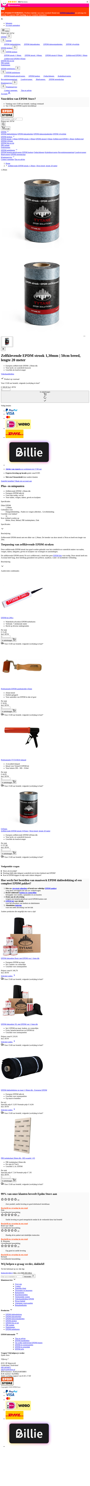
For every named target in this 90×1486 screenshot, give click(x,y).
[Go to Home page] (7, 117)
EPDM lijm (57, 556)
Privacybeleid (20, 1301)
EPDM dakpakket (67, 13)
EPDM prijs (19, 1349)
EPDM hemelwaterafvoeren (11, 152)
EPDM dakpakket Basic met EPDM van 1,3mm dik (20, 958)
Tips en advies (19, 159)
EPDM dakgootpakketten (43, 134)
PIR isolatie (5, 63)
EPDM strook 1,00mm (26, 139)
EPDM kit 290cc (7, 618)
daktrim (18, 905)
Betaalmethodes (21, 1305)
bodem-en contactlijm (27, 893)
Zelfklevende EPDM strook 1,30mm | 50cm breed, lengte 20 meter (32, 166)
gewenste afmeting (19, 888)
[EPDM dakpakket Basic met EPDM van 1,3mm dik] (22, 956)
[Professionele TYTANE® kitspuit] (22, 758)
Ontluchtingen (39, 152)
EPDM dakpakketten (25, 134)
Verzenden (28, 1277)
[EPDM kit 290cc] (22, 616)
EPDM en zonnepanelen (24, 1345)
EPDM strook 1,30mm (9, 139)
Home (8, 163)
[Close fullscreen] (3, 349)
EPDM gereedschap (18, 154)
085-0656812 (6, 1367)
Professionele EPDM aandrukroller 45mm (16, 689)
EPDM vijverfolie (59, 134)
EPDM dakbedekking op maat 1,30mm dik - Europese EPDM (24, 1090)
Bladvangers (5, 154)
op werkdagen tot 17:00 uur (24, 469)
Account (4, 94)
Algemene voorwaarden (24, 1303)
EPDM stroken (7, 48)
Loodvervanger (80, 152)
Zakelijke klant (20, 1288)
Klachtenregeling (21, 1295)
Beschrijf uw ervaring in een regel (14, 1208)
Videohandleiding (7, 374)
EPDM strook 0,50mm (44, 139)
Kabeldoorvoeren (51, 152)
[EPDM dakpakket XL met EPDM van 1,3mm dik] (22, 1022)
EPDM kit (10, 901)
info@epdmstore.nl (8, 1370)
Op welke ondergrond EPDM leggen (28, 1343)
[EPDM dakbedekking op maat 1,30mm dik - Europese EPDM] (22, 1088)
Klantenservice (6, 83)
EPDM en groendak (22, 1347)
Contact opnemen (7, 159)
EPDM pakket (50, 888)
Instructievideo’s (7, 1273)
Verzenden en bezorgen (23, 1290)
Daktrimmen (5, 65)
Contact (18, 1286)
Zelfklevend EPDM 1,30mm (63, 139)
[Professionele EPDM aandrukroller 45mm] (22, 687)
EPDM (4, 37)
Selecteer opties (7, 976)
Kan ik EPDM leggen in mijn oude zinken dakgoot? (22, 875)
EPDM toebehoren (8, 69)
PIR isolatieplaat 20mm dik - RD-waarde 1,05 (18, 1158)
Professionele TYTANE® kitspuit (13, 760)
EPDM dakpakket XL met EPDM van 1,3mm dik (19, 1024)
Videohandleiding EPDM (24, 1299)
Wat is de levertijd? (10, 871)
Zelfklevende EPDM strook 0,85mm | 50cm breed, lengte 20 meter (25, 831)
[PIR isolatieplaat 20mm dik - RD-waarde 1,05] (22, 1156)
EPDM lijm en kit (7, 61)
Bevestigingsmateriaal (66, 152)
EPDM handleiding (22, 1341)
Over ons (18, 1284)
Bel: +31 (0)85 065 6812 (22, 1273)
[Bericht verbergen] (3, 8)
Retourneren (19, 1293)
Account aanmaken (13, 25)
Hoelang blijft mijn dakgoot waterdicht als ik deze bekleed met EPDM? (29, 873)
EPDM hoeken (27, 152)
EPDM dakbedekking (9, 134)
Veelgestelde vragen (22, 1297)
